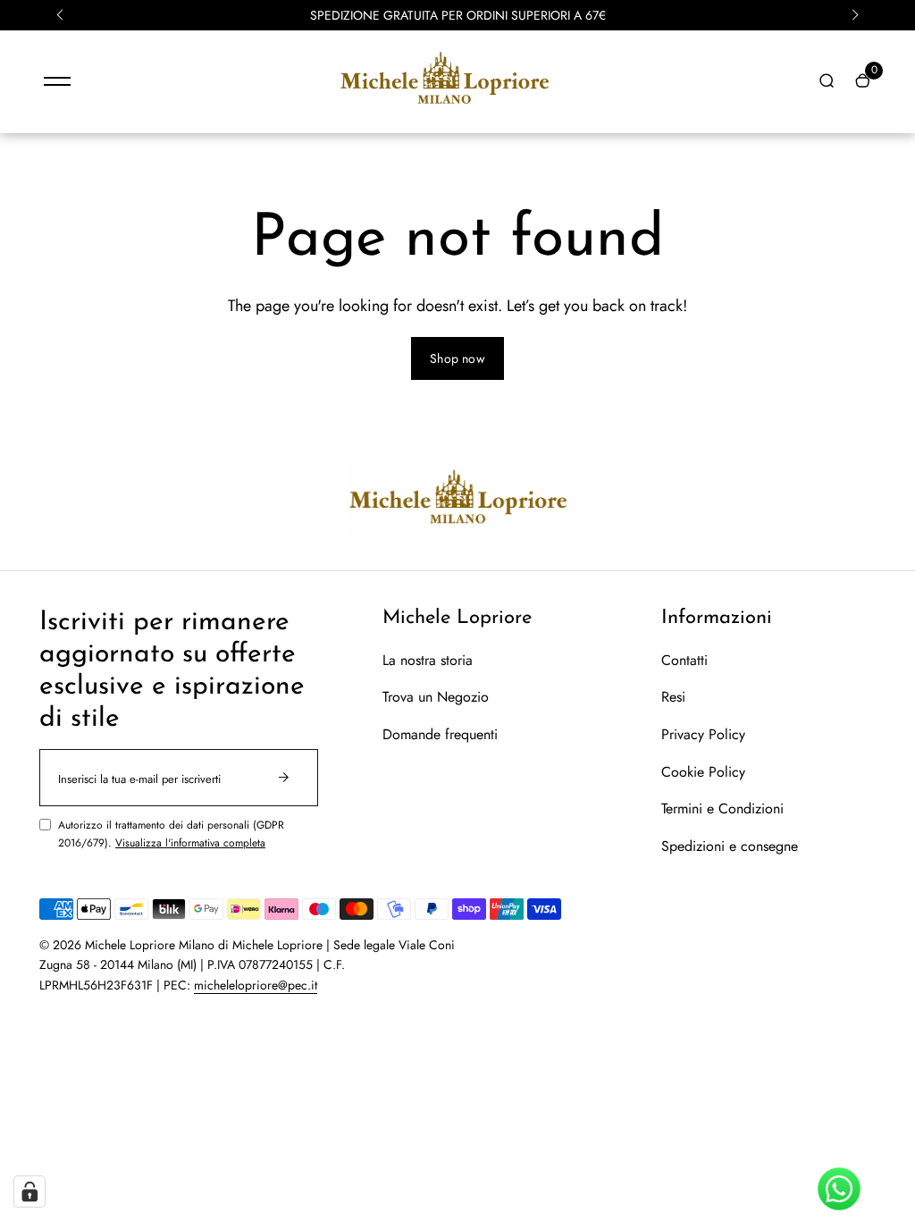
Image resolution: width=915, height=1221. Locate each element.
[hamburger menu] (57, 81)
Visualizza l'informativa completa (190, 843)
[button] (59, 15)
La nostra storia (427, 660)
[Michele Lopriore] (444, 110)
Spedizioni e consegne (729, 846)
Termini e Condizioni (722, 808)
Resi (673, 696)
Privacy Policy (703, 734)
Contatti (684, 660)
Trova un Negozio (435, 696)
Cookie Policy (703, 772)
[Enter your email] (284, 777)
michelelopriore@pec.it (255, 985)
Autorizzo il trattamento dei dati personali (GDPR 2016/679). (171, 833)
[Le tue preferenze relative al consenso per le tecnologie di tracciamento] (29, 1191)
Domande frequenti (440, 734)
